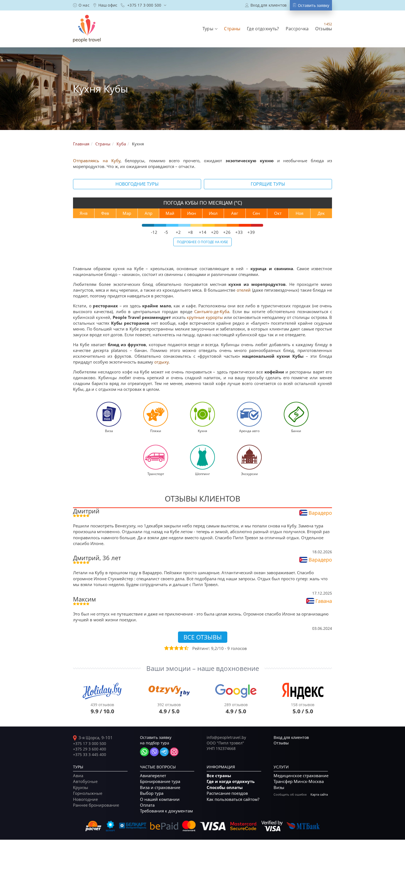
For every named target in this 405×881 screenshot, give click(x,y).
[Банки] (296, 413)
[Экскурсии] (249, 456)
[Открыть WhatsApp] (144, 751)
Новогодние (85, 799)
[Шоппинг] (202, 456)
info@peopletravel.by (226, 737)
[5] (185, 648)
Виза (109, 431)
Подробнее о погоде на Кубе (202, 242)
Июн (191, 213)
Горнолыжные (87, 793)
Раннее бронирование (96, 805)
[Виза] (108, 413)
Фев (105, 213)
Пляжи (155, 431)
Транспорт (155, 473)
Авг (234, 213)
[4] (181, 648)
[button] (209, 29)
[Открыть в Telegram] (164, 751)
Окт (278, 213)
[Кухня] (202, 413)
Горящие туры (268, 184)
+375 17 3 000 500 (89, 743)
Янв (84, 213)
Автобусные (85, 781)
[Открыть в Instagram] (174, 751)
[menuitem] (81, 5)
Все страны (219, 776)
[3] (176, 648)
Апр (148, 213)
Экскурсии (249, 473)
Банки (296, 431)
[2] (171, 648)
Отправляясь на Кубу (96, 160)
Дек (321, 213)
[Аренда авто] (249, 413)
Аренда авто (249, 431)
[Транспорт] (155, 456)
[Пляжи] (155, 413)
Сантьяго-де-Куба (211, 311)
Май (170, 213)
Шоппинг (202, 473)
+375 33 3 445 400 (89, 754)
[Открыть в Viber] (154, 751)
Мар (127, 213)
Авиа (78, 775)
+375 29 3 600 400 (89, 749)
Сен (256, 213)
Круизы (80, 787)
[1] (166, 648)
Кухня (202, 431)
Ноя (299, 213)
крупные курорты (205, 317)
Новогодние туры (137, 184)
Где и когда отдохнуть (231, 781)
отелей (244, 290)
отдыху (161, 362)
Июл (213, 213)
